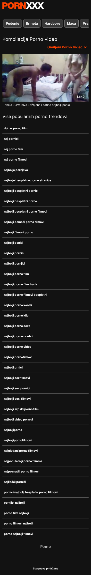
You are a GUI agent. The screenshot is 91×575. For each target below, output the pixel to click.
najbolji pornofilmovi (18, 357)
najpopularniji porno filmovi (23, 461)
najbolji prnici (13, 367)
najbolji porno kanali (18, 305)
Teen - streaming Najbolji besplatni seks (23, 5)
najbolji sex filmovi (17, 378)
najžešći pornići (15, 482)
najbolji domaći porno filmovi (24, 222)
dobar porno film (15, 128)
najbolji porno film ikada (20, 284)
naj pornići (11, 138)
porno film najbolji (16, 513)
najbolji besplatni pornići (21, 190)
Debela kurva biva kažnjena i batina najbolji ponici (36, 105)
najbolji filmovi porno (18, 232)
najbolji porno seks (17, 326)
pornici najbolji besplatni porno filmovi (31, 492)
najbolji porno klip (16, 315)
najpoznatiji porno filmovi (21, 471)
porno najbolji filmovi (18, 534)
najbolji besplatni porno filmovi (25, 211)
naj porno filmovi (15, 159)
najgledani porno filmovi (21, 450)
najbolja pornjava (16, 170)
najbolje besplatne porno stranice (27, 180)
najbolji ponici (13, 242)
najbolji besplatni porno (20, 201)
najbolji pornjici (14, 263)
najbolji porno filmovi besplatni (25, 294)
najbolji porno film (16, 274)
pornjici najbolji (14, 502)
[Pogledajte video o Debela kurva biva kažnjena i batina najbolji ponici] (45, 78)
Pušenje (12, 23)
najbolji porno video (17, 346)
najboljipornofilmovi (18, 440)
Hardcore (52, 23)
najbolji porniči (14, 253)
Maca (71, 23)
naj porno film (13, 149)
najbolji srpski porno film (21, 409)
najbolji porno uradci (18, 336)
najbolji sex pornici (17, 388)
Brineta (32, 23)
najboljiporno (13, 430)
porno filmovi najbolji (18, 523)
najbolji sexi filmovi (17, 398)
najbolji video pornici (18, 419)
